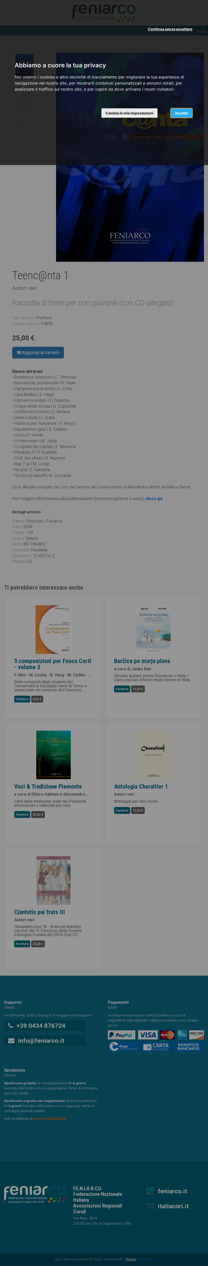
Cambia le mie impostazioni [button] (129, 113)
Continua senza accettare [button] (170, 29)
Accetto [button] (181, 113)
